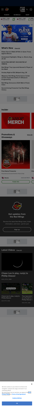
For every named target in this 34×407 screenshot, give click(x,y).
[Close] (32, 384)
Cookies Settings (17, 398)
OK (17, 403)
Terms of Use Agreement (19, 394)
